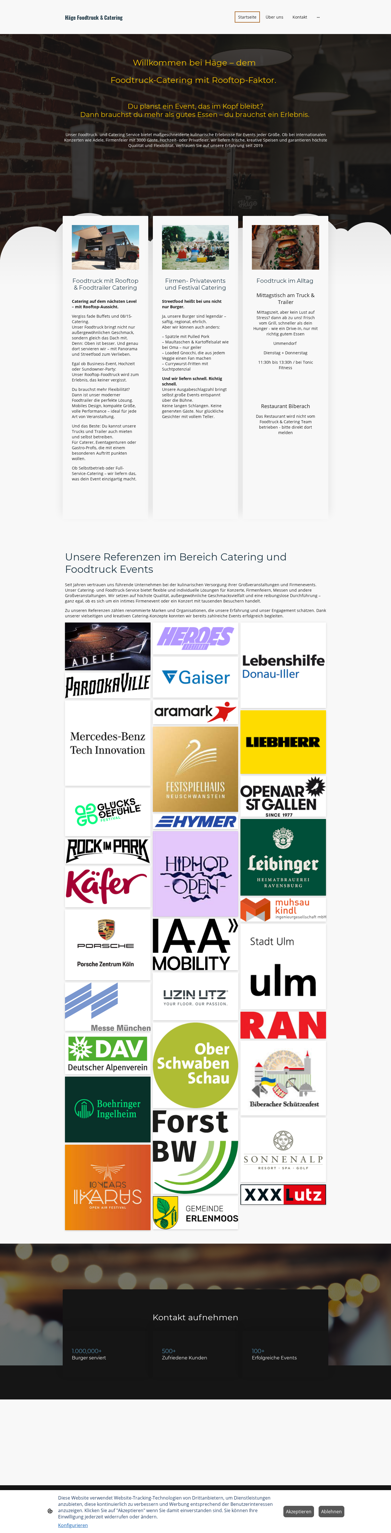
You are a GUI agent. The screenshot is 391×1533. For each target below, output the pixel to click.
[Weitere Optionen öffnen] (318, 17)
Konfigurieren (73, 1525)
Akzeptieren (298, 1511)
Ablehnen (331, 1511)
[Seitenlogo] (107, 26)
